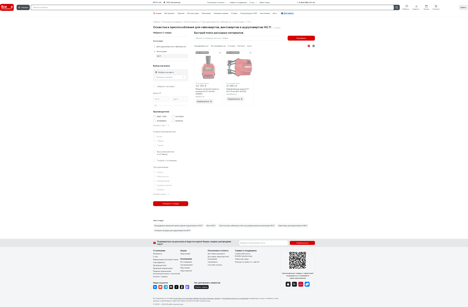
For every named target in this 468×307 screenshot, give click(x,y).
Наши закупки (186, 271)
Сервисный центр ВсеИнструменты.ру (243, 255)
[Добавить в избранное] (220, 53)
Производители (159, 265)
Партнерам (185, 268)
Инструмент (169, 13)
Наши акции (185, 254)
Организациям (186, 265)
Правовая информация (162, 268)
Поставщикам (186, 262)
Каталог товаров (160, 276)
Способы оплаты (215, 265)
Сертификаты (159, 262)
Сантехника (265, 13)
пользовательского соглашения (235, 298)
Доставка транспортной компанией (218, 257)
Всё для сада (193, 13)
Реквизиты (157, 254)
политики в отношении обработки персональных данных (196, 298)
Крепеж (181, 13)
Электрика (206, 13)
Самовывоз (212, 262)
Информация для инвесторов (165, 259)
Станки (234, 13)
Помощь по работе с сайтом (247, 262)
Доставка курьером (216, 254)
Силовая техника (221, 13)
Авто (275, 13)
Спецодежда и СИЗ (248, 13)
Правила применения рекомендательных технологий (166, 272)
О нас (155, 256)
